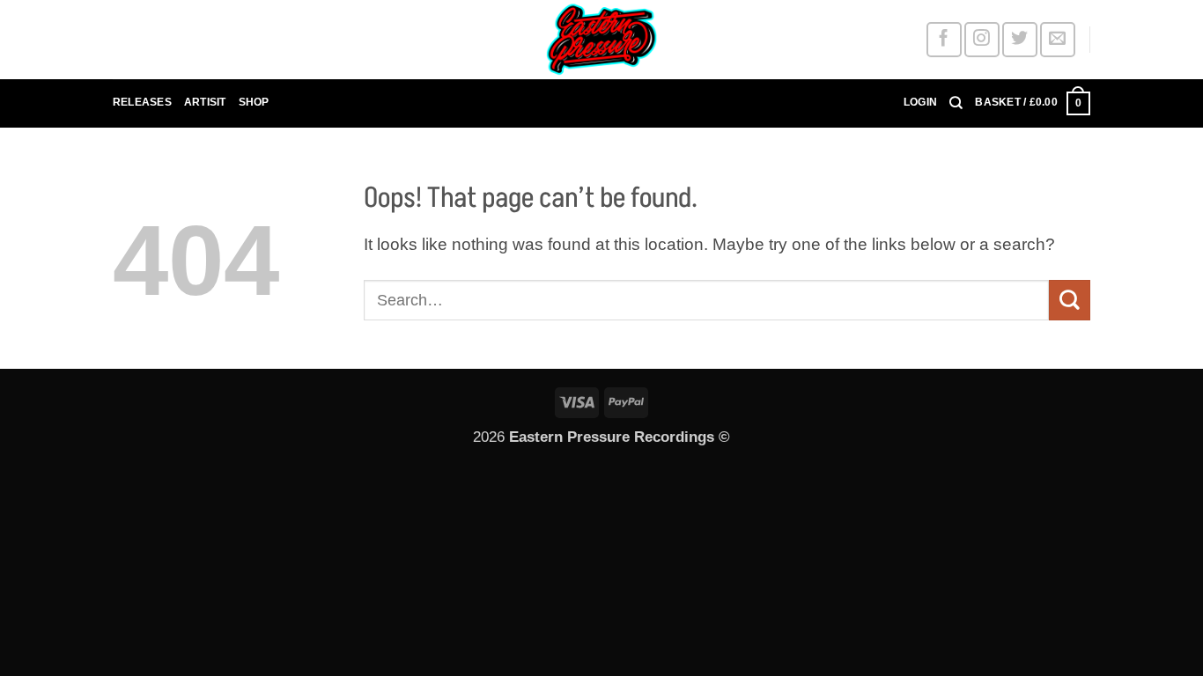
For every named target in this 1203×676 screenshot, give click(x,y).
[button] (920, 103)
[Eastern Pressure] (601, 39)
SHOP (254, 102)
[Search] (956, 103)
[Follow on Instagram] (981, 39)
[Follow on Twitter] (1019, 39)
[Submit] (1069, 300)
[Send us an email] (1057, 39)
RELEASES (142, 102)
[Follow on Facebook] (943, 39)
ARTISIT (205, 102)
